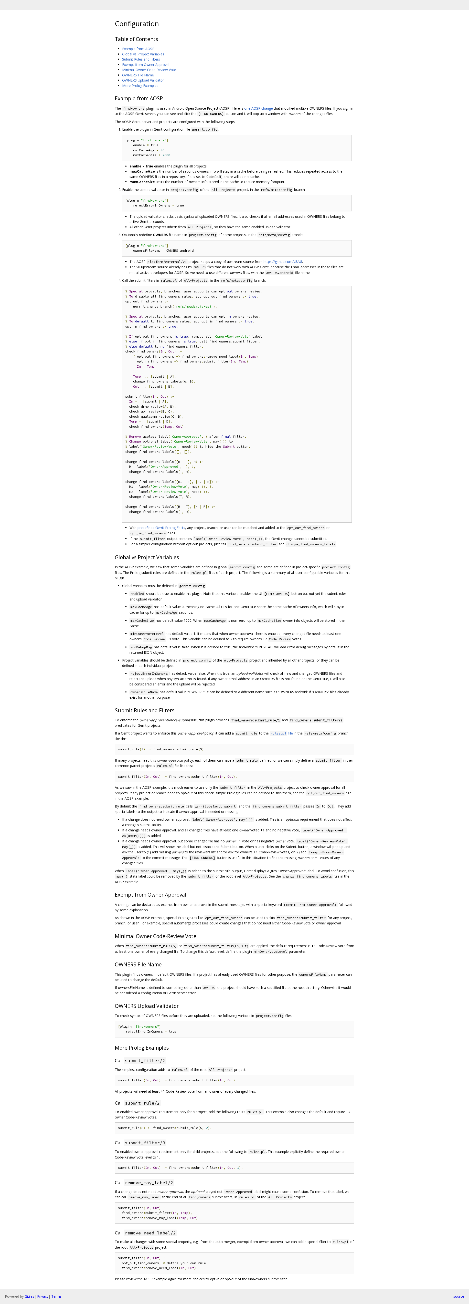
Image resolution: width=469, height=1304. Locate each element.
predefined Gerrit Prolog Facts (161, 527)
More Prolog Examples (140, 85)
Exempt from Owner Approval (145, 64)
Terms (56, 1296)
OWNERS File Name (138, 75)
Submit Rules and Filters (141, 59)
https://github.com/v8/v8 (283, 261)
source (458, 1296)
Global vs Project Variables (143, 54)
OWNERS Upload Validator (143, 80)
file (282, 733)
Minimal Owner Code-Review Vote (149, 69)
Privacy (42, 1296)
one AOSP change (258, 108)
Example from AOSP (138, 48)
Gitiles (29, 1296)
